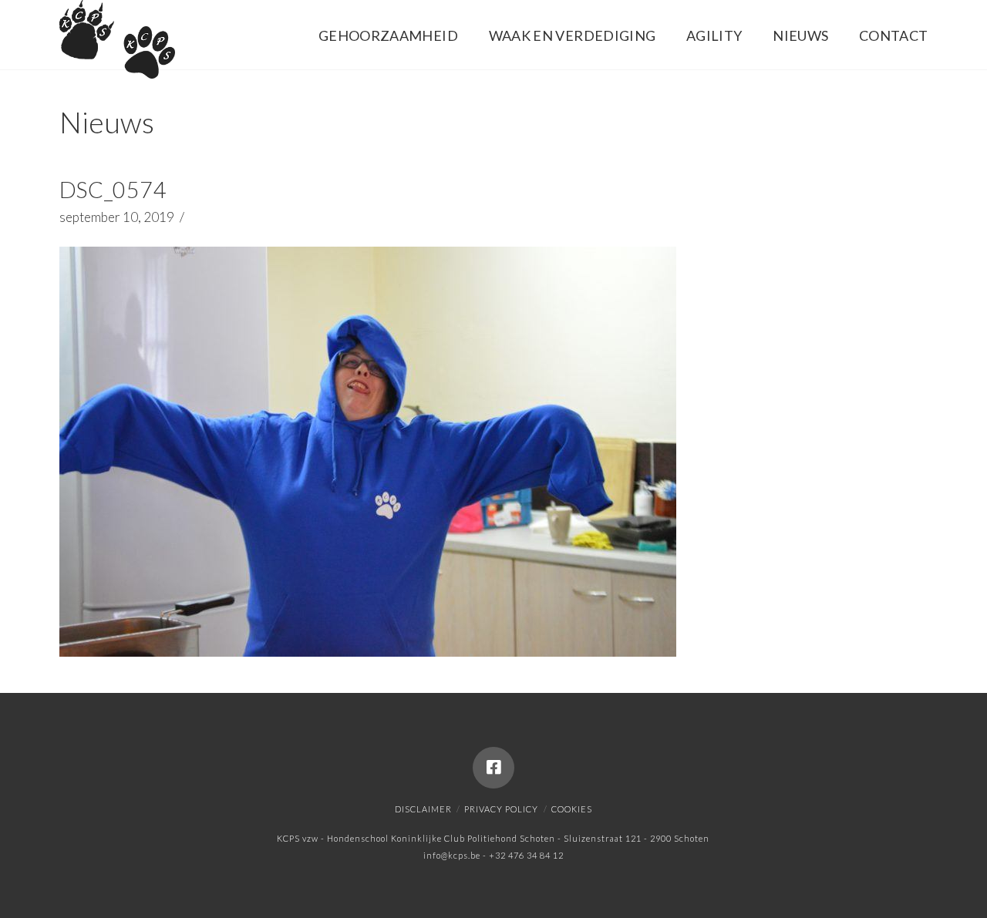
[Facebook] (493, 768)
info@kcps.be (451, 855)
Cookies (571, 809)
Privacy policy (501, 809)
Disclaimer (423, 809)
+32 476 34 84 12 (526, 855)
